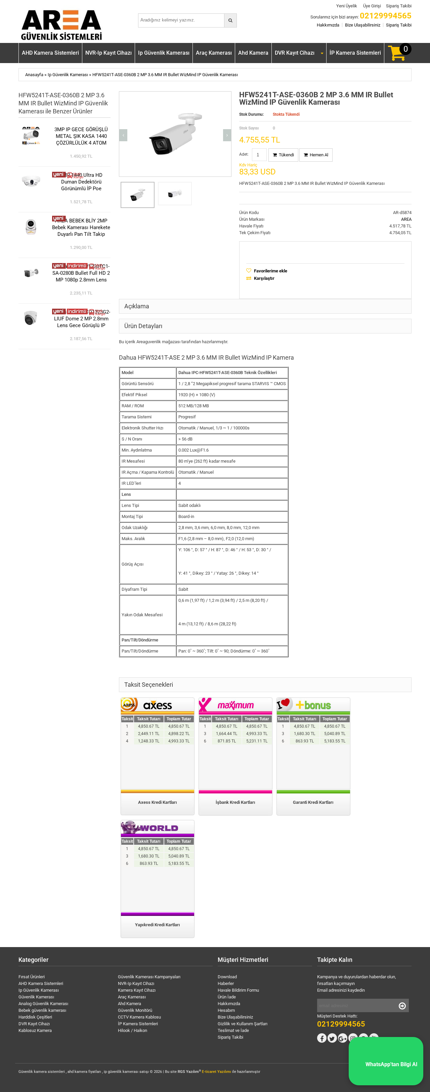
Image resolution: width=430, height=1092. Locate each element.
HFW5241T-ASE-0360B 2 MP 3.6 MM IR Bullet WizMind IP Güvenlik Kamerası (165, 74)
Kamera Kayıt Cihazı (137, 990)
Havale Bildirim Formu (238, 990)
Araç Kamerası (214, 53)
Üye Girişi (371, 5)
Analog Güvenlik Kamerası (43, 1003)
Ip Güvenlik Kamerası (163, 53)
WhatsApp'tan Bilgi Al (386, 1064)
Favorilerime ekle (270, 270)
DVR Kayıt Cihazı (294, 53)
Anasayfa (34, 74)
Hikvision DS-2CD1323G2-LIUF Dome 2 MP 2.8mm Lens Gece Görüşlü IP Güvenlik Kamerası (81, 319)
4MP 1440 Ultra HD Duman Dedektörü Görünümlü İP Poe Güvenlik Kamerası (81, 182)
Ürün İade (227, 996)
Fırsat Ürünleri (31, 976)
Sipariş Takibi (399, 5)
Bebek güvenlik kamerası (42, 1010)
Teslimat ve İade (233, 1030)
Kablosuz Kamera (35, 1030)
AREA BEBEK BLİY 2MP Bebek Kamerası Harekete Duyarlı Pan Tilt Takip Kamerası (81, 228)
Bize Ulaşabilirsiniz (362, 25)
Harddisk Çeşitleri (35, 1017)
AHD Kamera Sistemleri (50, 53)
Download (227, 976)
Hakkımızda (328, 25)
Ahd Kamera (253, 53)
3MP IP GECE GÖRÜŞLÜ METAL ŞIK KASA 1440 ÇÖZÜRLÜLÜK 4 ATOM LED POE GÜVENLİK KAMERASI (81, 136)
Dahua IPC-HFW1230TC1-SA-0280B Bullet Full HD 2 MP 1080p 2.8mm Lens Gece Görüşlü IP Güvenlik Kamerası (81, 273)
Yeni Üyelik (346, 5)
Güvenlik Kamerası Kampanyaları (149, 976)
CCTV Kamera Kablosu (139, 1017)
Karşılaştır (263, 278)
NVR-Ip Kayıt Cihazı (108, 53)
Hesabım (226, 1010)
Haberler (226, 983)
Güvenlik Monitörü (135, 1010)
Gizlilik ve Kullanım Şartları (242, 1023)
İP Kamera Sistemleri (355, 53)
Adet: (244, 154)
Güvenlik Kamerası (36, 996)
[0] (397, 57)
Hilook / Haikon (132, 1030)
